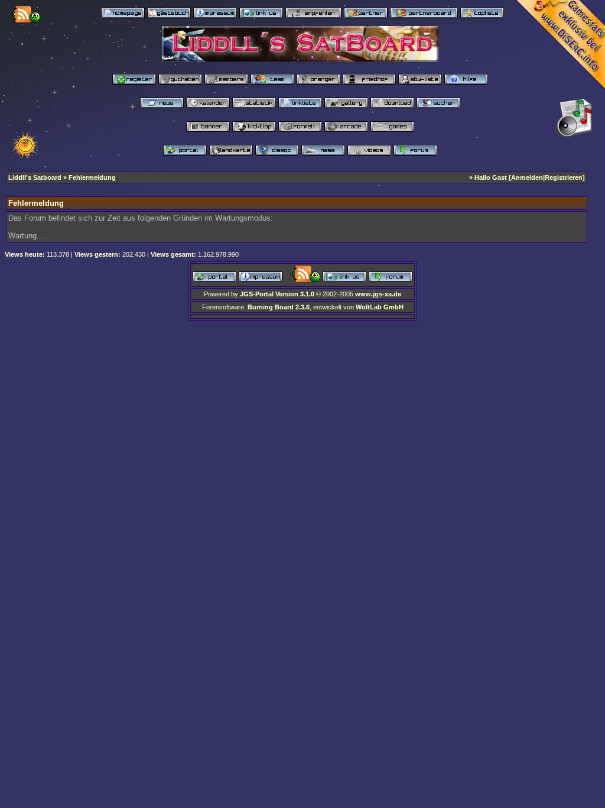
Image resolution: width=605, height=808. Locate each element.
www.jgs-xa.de (378, 294)
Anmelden (527, 177)
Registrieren (564, 177)
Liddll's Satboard (34, 177)
